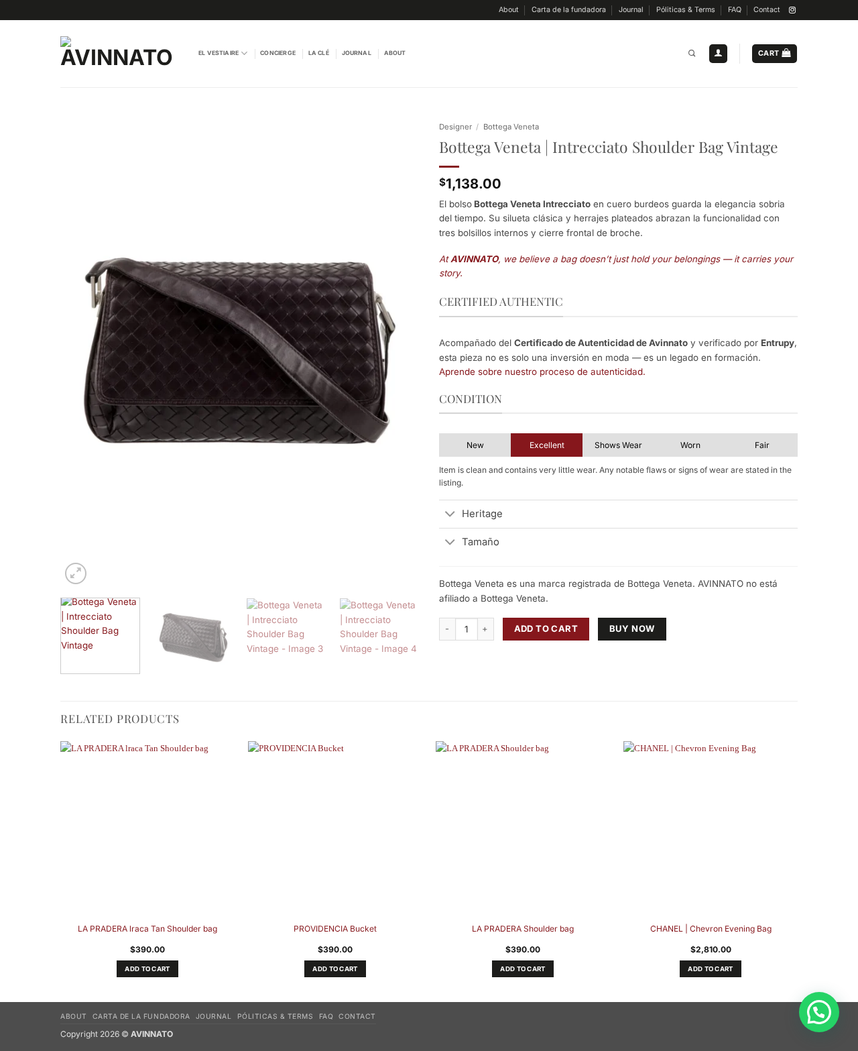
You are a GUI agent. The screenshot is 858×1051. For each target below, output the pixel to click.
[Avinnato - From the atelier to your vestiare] (119, 54)
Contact (766, 9)
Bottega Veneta (511, 126)
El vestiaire (218, 53)
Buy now (632, 628)
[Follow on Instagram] (792, 10)
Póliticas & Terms (685, 9)
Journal (631, 9)
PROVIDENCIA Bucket (335, 929)
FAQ (734, 9)
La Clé (318, 53)
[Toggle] (450, 515)
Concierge (278, 53)
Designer (455, 126)
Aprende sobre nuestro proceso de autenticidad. (542, 371)
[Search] (691, 54)
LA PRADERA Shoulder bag (523, 929)
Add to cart (546, 628)
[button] (718, 53)
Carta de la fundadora (569, 9)
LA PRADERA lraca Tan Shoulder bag (147, 929)
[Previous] (84, 350)
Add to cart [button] (147, 969)
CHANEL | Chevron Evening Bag (711, 929)
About (509, 9)
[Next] (395, 350)
